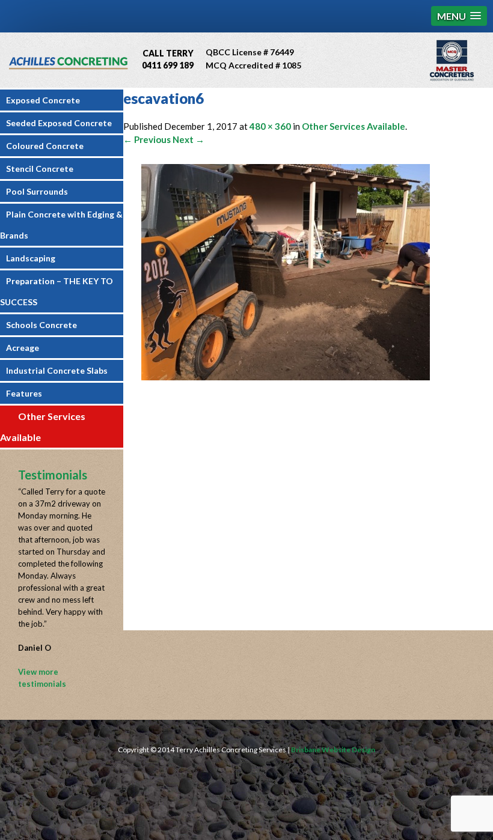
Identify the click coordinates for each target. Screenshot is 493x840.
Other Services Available (42, 426)
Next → (188, 139)
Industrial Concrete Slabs (57, 370)
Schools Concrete (41, 325)
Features (24, 393)
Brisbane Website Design (333, 749)
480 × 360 (270, 126)
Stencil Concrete (39, 168)
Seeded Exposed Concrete (59, 123)
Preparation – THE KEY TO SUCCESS (56, 291)
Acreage (22, 347)
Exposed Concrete (43, 100)
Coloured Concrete (45, 146)
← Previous (147, 139)
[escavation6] (285, 376)
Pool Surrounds (37, 191)
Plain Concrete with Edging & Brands (61, 224)
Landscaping (30, 258)
